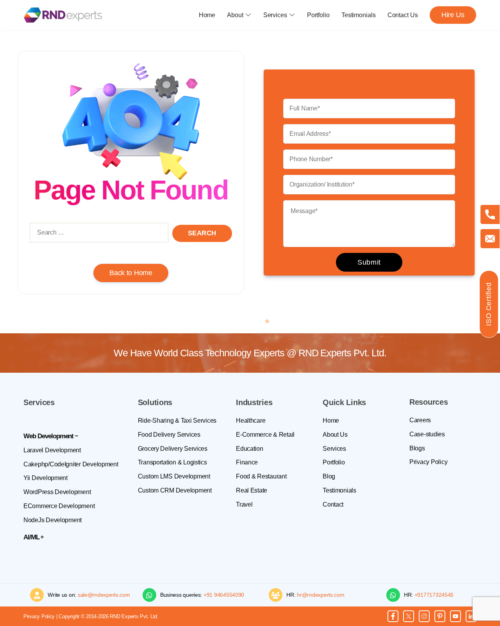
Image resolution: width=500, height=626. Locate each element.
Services (275, 15)
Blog (329, 476)
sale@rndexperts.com (104, 595)
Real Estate (251, 490)
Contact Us (403, 15)
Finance (247, 462)
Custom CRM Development (175, 490)
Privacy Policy (428, 462)
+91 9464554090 (224, 595)
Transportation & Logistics (172, 462)
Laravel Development (52, 450)
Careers (420, 420)
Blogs (417, 448)
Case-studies (427, 434)
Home (207, 15)
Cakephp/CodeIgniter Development (70, 464)
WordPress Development (57, 492)
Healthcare (250, 420)
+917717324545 (434, 595)
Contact (333, 504)
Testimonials (358, 15)
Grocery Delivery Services (172, 448)
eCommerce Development (59, 506)
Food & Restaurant (261, 476)
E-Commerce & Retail (265, 434)
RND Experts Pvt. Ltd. (342, 352)
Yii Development (45, 478)
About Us (335, 434)
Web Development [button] (48, 436)
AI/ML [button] (31, 537)
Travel (244, 504)
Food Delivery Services (169, 434)
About (235, 15)
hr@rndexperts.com (320, 595)
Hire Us (452, 15)
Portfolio (318, 15)
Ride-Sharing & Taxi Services (177, 420)
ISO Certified (489, 303)
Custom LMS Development (174, 476)
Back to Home (130, 273)
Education (249, 448)
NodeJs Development (52, 520)
